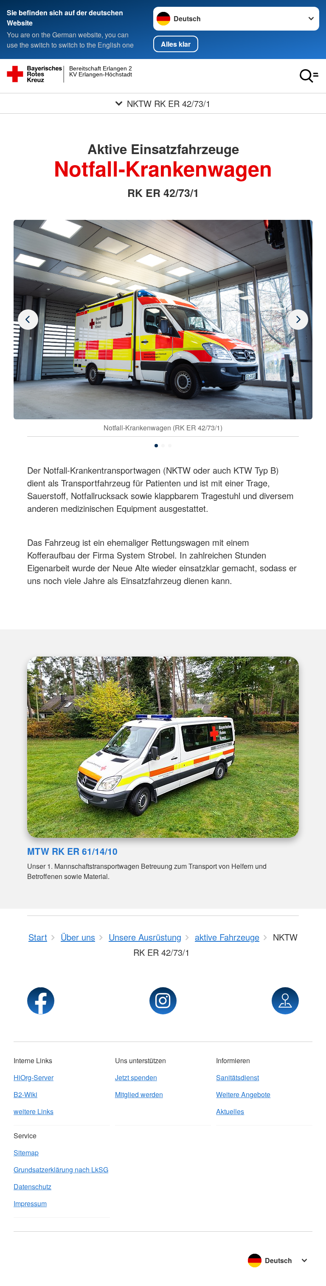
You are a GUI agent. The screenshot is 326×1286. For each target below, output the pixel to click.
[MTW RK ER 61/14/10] (163, 747)
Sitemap (26, 1152)
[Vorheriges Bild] (298, 319)
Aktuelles (230, 1111)
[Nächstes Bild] (28, 319)
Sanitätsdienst (237, 1077)
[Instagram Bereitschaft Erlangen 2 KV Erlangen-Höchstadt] (163, 1000)
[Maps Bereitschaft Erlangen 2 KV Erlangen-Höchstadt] (285, 1000)
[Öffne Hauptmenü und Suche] (309, 76)
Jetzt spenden (136, 1077)
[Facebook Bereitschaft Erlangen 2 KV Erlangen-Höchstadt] (40, 1000)
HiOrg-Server (33, 1077)
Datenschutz (32, 1186)
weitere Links (33, 1111)
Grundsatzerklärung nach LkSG (61, 1169)
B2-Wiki (25, 1094)
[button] (156, 445)
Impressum (30, 1203)
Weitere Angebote (243, 1094)
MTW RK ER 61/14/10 (72, 851)
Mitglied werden (139, 1094)
